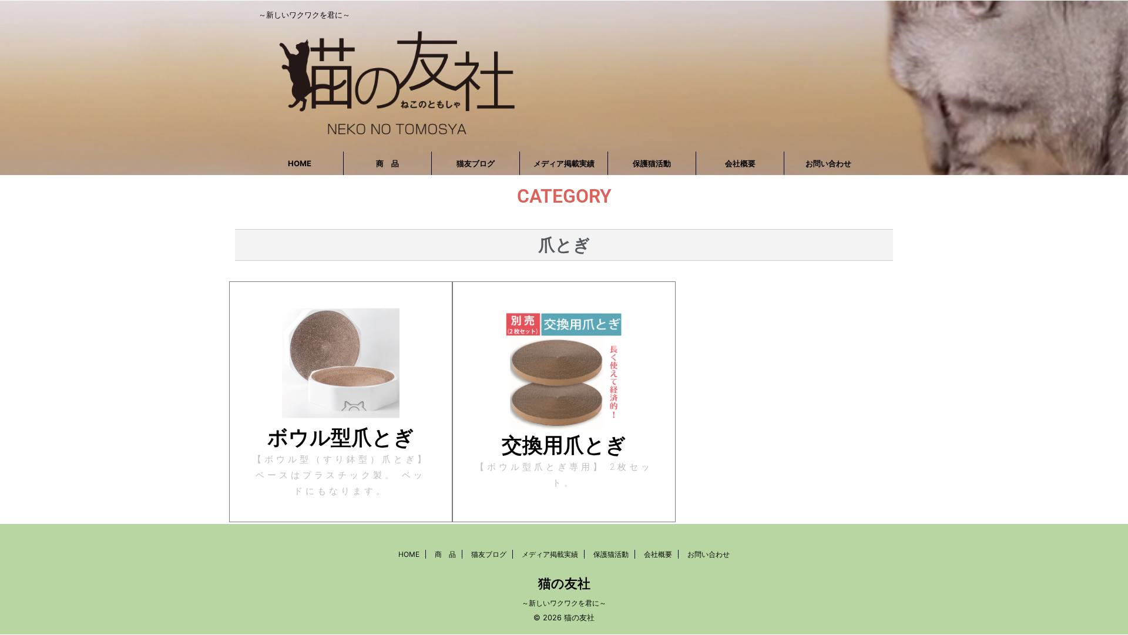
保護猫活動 (652, 163)
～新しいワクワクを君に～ (564, 603)
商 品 (387, 163)
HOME (299, 163)
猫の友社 (564, 583)
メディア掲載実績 (564, 163)
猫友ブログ (475, 163)
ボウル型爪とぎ (340, 437)
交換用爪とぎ (564, 444)
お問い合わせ (828, 163)
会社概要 (740, 163)
